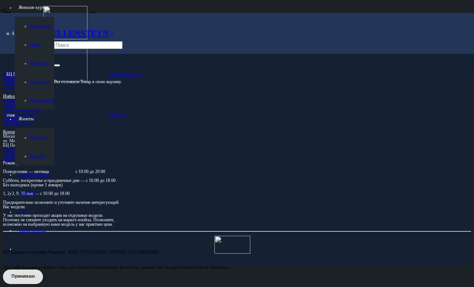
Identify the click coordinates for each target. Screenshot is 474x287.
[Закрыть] (57, 65)
